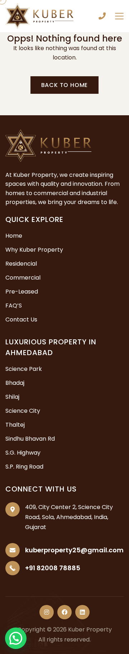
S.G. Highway (22, 453)
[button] (16, 638)
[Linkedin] (82, 612)
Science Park (23, 369)
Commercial (22, 277)
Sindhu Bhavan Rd (30, 439)
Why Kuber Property (34, 250)
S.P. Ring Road (24, 466)
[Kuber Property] (39, 15)
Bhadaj (14, 383)
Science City (22, 411)
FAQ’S (13, 305)
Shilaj (12, 397)
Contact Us (21, 319)
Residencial (21, 264)
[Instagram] (46, 612)
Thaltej (15, 425)
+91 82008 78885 (102, 16)
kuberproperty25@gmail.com (74, 550)
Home (13, 236)
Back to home (64, 85)
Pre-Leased (21, 291)
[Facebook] (64, 612)
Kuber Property (90, 629)
